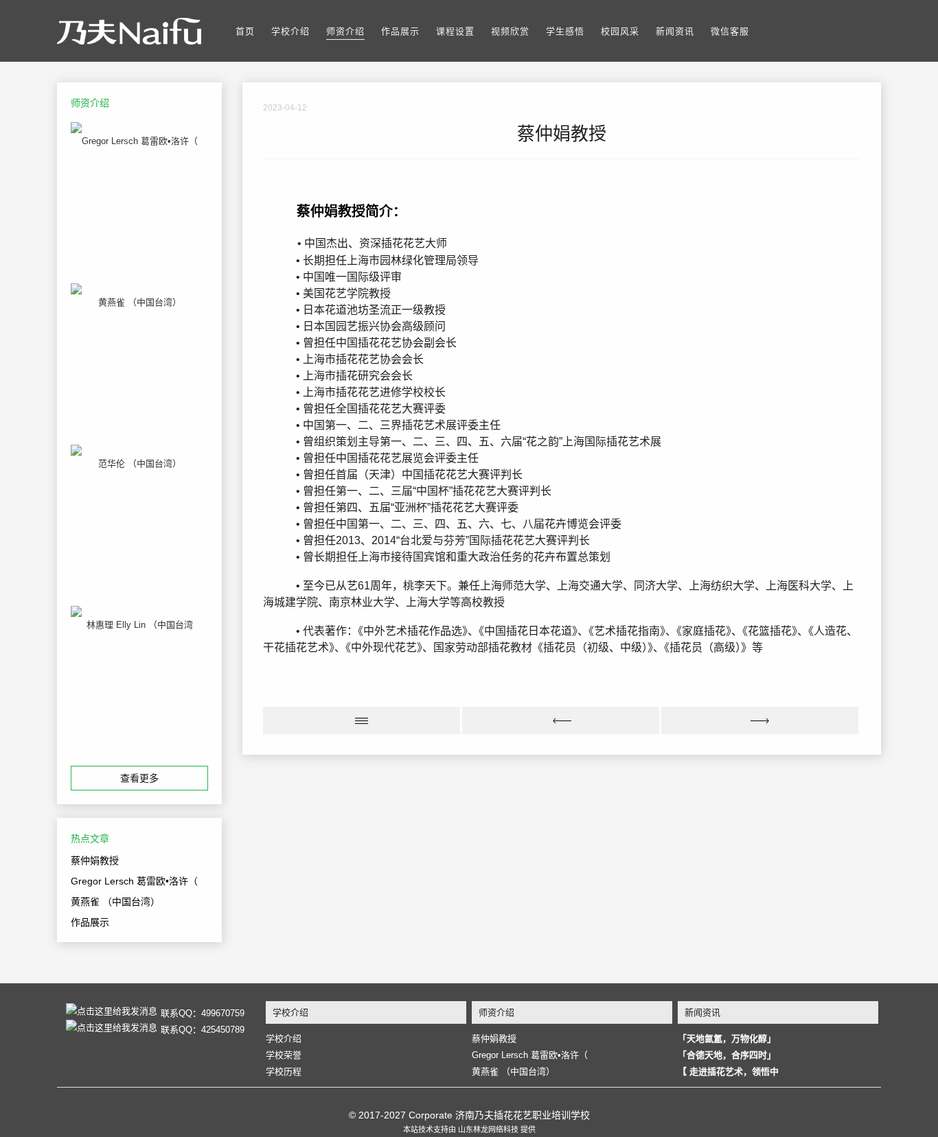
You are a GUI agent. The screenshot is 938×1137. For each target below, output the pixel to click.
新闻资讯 (675, 31)
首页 (245, 31)
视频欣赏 (510, 31)
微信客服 (730, 31)
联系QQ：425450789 (202, 1029)
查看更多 (139, 778)
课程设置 (455, 31)
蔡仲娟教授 (95, 860)
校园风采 (620, 31)
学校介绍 (290, 31)
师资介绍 (345, 31)
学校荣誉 (283, 1055)
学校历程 (283, 1071)
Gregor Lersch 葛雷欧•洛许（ (134, 881)
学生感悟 (565, 31)
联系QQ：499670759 (202, 1013)
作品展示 (400, 31)
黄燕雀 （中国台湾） (115, 901)
